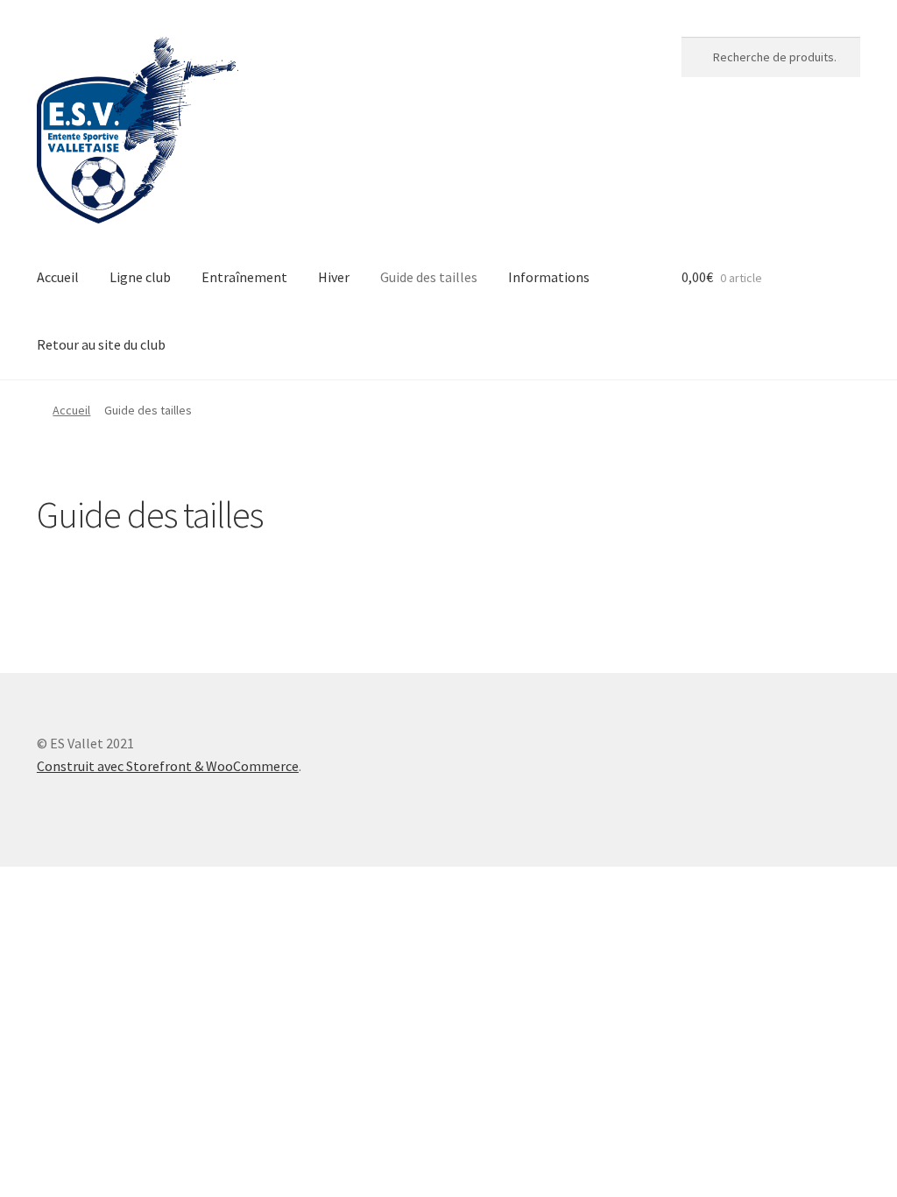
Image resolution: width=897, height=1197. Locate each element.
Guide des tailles (428, 277)
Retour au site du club (101, 344)
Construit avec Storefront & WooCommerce (168, 766)
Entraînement (244, 277)
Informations (549, 277)
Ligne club (140, 277)
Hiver (334, 277)
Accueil (58, 277)
